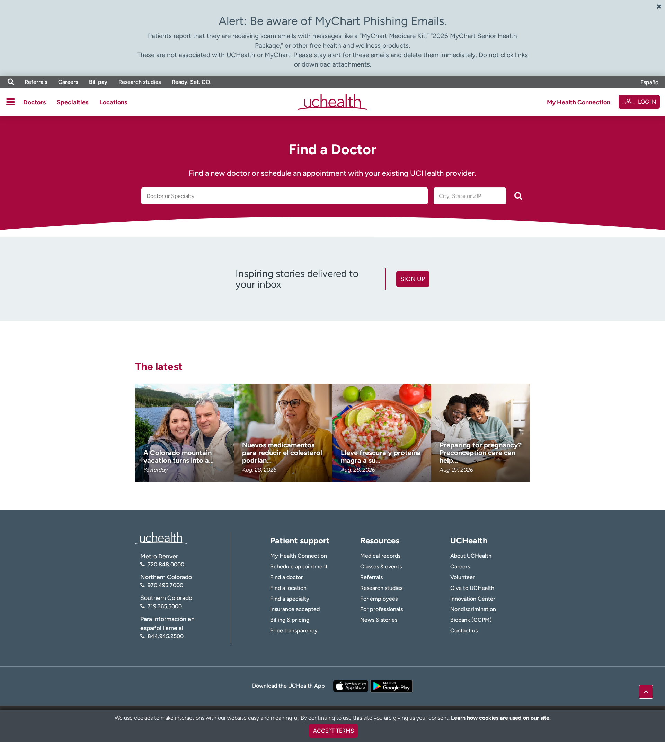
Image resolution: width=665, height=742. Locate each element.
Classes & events (381, 566)
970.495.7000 (165, 585)
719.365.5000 (165, 606)
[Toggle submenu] (10, 102)
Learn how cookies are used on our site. (501, 718)
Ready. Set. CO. (192, 82)
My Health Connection (578, 102)
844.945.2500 (166, 636)
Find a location (288, 588)
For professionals (381, 609)
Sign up (412, 279)
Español (650, 82)
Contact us (464, 630)
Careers (68, 82)
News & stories (378, 620)
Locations (113, 102)
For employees (379, 598)
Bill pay (98, 82)
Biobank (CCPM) (471, 620)
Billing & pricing (289, 620)
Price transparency (294, 630)
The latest (159, 366)
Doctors (34, 102)
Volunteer (462, 577)
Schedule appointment (299, 566)
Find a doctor (286, 577)
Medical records (380, 555)
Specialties (72, 102)
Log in (647, 101)
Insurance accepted (295, 609)
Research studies (139, 82)
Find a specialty (289, 598)
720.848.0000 (166, 564)
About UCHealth (470, 555)
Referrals (36, 82)
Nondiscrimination (473, 609)
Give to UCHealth (472, 588)
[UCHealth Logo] (161, 537)
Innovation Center (472, 598)
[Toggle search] (10, 82)
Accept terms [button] (333, 730)
